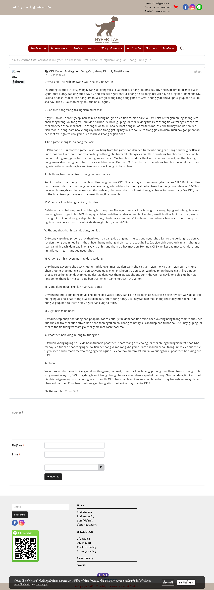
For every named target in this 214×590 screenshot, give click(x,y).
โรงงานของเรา (59, 48)
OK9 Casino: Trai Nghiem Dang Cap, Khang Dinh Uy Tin (117, 60)
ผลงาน (92, 48)
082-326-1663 (163, 7)
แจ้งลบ (198, 72)
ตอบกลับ (54, 476)
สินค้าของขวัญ (85, 516)
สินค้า (77, 48)
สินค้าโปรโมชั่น (85, 521)
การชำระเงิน (134, 48)
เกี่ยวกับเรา (83, 539)
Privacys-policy (86, 551)
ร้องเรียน (82, 565)
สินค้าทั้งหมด (84, 512)
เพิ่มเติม (167, 48)
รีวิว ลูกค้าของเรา (111, 48)
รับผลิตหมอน (38, 48)
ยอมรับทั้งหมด (186, 582)
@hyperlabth (162, 3)
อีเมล (16, 454)
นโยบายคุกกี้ (41, 584)
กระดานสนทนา (21, 60)
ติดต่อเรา (151, 48)
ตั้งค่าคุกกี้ (168, 582)
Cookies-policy (86, 547)
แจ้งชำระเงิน (84, 543)
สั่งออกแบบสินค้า (87, 525)
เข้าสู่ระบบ (22, 7)
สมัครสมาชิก (43, 7)
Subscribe (19, 514)
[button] (182, 48)
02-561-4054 (163, 11)
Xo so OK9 (71, 391)
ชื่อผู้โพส (18, 445)
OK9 (47, 82)
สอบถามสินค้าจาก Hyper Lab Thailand (56, 60)
